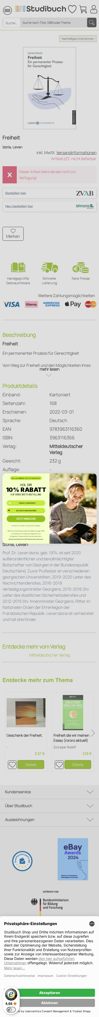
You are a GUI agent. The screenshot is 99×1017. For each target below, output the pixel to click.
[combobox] (11, 510)
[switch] (11, 1009)
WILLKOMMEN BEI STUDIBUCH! (26, 478)
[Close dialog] (92, 477)
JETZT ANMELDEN (26, 519)
